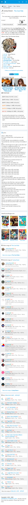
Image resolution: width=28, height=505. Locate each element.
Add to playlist (23, 24)
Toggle (21, 22)
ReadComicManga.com (7, 213)
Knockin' (5, 55)
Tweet (17, 74)
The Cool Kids (6, 7)
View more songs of (10, 255)
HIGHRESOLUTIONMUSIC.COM (9, 498)
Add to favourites (8, 24)
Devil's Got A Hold (7, 66)
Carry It (5, 65)
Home (4, 6)
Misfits (4, 57)
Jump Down (8, 60)
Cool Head (5, 68)
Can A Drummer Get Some (9, 63)
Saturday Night (6, 58)
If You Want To (6, 62)
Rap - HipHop (17, 6)
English (10, 6)
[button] (2, 2)
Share (12, 74)
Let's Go (5, 54)
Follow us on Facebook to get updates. (14, 70)
